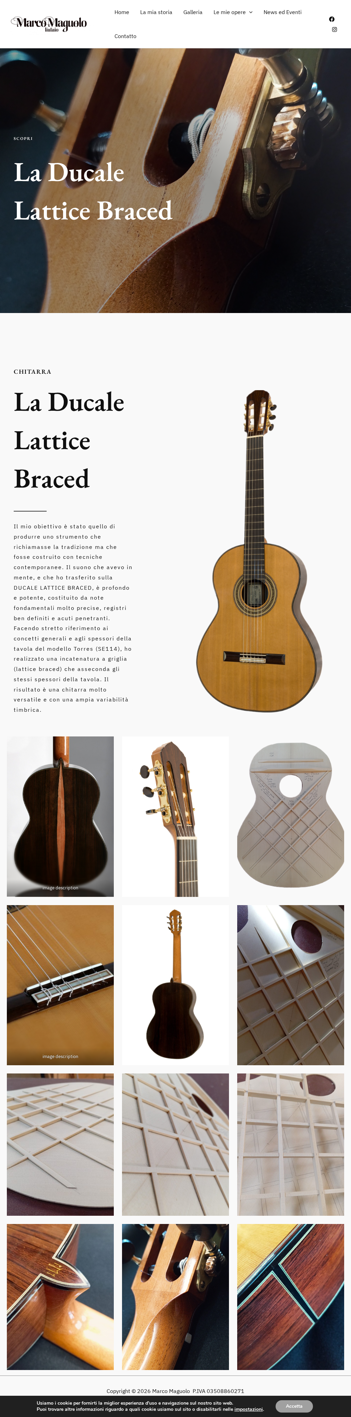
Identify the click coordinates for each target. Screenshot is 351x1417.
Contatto (125, 36)
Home (121, 12)
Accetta (294, 1406)
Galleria (193, 12)
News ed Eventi (283, 12)
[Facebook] (332, 19)
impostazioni (248, 1409)
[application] (249, 12)
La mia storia (156, 12)
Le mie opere (230, 12)
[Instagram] (334, 29)
